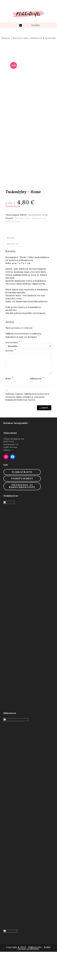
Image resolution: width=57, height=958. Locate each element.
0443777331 (8, 442)
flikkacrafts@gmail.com (13, 439)
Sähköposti (37, 378)
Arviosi (11, 350)
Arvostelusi (13, 342)
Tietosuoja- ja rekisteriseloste (22, 486)
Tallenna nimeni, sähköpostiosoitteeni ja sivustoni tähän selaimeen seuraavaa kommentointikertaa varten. (27, 397)
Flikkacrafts (22, 472)
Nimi (9, 378)
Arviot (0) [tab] (13, 244)
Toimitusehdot (22, 478)
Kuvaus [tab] (11, 238)
